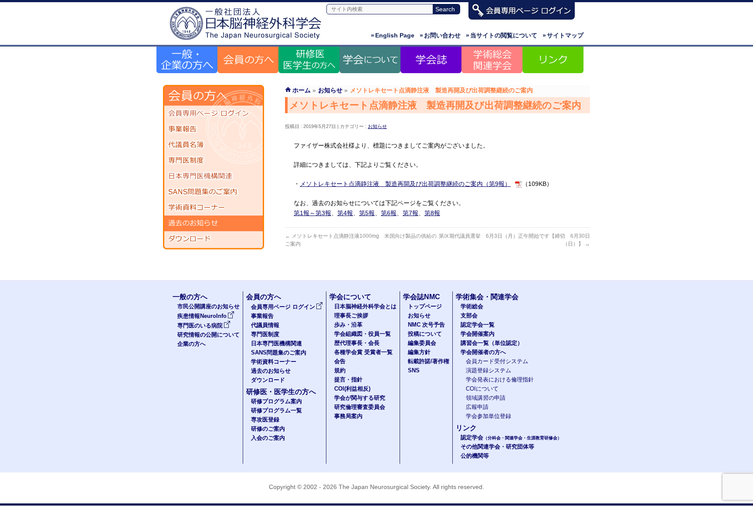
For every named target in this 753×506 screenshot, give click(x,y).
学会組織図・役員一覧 (362, 334)
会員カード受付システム (497, 361)
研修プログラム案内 (276, 401)
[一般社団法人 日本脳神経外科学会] (248, 40)
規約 (340, 371)
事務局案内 (348, 416)
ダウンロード (213, 239)
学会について (350, 296)
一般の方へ (190, 296)
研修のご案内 (268, 429)
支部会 (469, 316)
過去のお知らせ (213, 223)
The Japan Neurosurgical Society (384, 486)
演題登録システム (488, 371)
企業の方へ (191, 344)
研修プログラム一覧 (276, 411)
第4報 (345, 212)
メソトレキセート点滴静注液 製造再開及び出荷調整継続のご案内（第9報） (405, 183)
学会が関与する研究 (359, 398)
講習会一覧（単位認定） (492, 343)
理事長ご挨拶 (351, 316)
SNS (414, 371)
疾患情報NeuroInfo (202, 316)
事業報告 (213, 129)
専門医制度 (213, 161)
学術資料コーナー (213, 208)
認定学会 (511, 438)
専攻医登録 (265, 420)
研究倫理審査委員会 (359, 407)
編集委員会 (422, 343)
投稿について (425, 334)
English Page (392, 35)
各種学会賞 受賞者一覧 (363, 352)
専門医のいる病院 (200, 326)
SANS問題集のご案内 (213, 192)
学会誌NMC (421, 296)
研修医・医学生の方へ (281, 391)
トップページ (425, 307)
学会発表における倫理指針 (500, 380)
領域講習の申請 (485, 398)
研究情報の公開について (208, 335)
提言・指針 (348, 380)
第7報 (410, 212)
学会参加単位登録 (488, 416)
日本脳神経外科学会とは (365, 307)
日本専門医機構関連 (213, 176)
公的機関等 (475, 456)
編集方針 (419, 352)
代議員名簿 (213, 145)
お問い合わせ (440, 35)
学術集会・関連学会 (487, 296)
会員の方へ (263, 296)
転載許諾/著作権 (428, 361)
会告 (340, 361)
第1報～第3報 (312, 212)
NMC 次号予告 (426, 325)
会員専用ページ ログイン (213, 113)
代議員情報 (265, 325)
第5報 (367, 212)
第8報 (432, 212)
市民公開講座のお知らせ (208, 307)
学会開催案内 (478, 334)
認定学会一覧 (478, 325)
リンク (466, 428)
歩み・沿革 (348, 325)
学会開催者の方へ (483, 352)
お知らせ (377, 126)
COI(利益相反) (352, 389)
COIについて (482, 389)
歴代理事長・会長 (357, 343)
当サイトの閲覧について (501, 35)
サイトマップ (563, 35)
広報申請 (477, 407)
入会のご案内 (268, 438)
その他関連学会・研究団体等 (497, 447)
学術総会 (472, 307)
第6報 (389, 212)
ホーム (301, 90)
